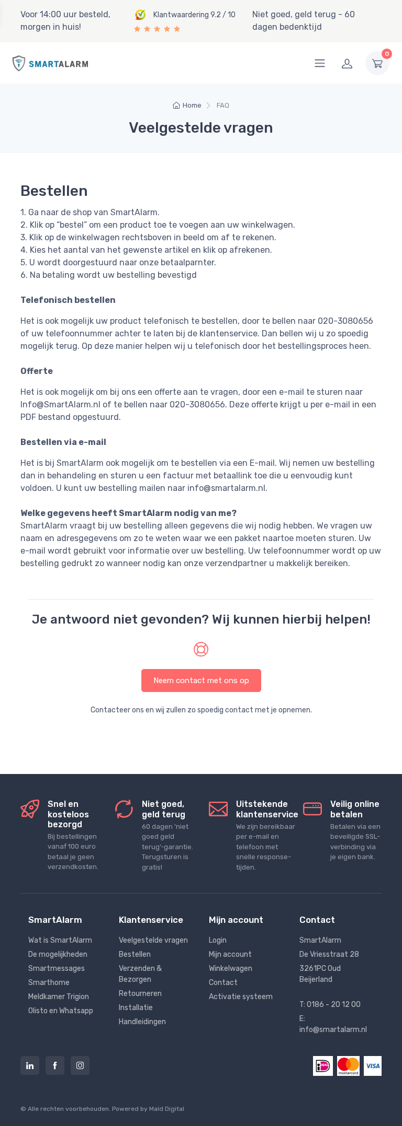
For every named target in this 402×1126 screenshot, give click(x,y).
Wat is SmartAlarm (60, 940)
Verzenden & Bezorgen (140, 974)
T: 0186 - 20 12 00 (330, 1004)
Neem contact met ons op (201, 680)
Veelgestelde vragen (153, 940)
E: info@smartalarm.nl (333, 1024)
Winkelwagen (230, 968)
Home (192, 105)
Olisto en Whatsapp (60, 1010)
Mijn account (230, 954)
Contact (223, 982)
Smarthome (49, 982)
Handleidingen (142, 1021)
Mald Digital (166, 1108)
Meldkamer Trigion (58, 996)
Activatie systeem (241, 996)
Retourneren (140, 993)
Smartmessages (56, 968)
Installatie (136, 1007)
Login (218, 940)
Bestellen (135, 954)
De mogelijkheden (57, 954)
